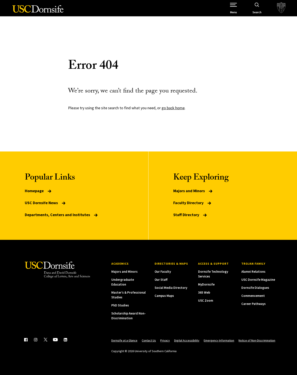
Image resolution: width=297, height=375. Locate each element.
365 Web (204, 292)
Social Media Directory (171, 288)
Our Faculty (163, 271)
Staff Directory (186, 214)
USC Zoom (205, 300)
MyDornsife (206, 284)
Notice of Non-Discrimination (257, 340)
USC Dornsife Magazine (258, 279)
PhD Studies (120, 305)
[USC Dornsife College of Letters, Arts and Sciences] (37, 11)
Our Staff (161, 279)
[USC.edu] (281, 8)
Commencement (253, 296)
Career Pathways (253, 304)
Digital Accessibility (186, 340)
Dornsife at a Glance (124, 340)
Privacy (165, 340)
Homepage (35, 190)
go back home (173, 107)
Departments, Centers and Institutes (58, 214)
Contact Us (149, 340)
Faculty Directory (188, 202)
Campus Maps (164, 296)
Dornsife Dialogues (255, 288)
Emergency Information (219, 340)
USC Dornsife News (42, 202)
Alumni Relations (253, 271)
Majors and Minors (189, 190)
